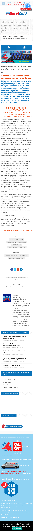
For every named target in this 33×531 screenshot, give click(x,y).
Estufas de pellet (7, 385)
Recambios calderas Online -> (9, 475)
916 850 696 (17, 2)
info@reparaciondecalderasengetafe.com (16, 4)
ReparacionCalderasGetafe (12, 340)
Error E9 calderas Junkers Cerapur (16, 287)
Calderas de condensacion (15, 36)
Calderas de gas (23, 255)
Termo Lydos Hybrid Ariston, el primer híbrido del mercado (16, 503)
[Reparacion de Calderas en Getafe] (16, 13)
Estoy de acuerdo (16, 528)
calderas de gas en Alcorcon (16, 239)
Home (4, 36)
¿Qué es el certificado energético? (13, 365)
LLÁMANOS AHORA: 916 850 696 (16, 230)
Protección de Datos (6, 455)
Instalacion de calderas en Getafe (16, 258)
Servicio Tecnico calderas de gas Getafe (16, 247)
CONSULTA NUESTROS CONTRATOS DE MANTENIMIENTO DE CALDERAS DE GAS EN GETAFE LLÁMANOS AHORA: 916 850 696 (16, 112)
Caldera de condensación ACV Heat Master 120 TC (14, 510)
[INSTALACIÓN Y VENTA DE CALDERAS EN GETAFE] (16, 426)
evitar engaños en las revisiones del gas (16, 242)
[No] (31, 526)
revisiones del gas (16, 244)
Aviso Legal (25, 446)
